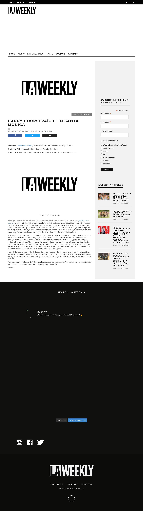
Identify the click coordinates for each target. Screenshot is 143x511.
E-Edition (31, 2)
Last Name (106, 122)
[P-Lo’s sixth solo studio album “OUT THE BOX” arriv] (106, 368)
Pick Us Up (57, 484)
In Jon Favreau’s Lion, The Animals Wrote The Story (122, 213)
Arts (50, 54)
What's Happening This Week (115, 145)
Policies (87, 484)
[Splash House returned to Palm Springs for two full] (37, 368)
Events (106, 161)
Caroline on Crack (18, 131)
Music (21, 54)
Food (12, 54)
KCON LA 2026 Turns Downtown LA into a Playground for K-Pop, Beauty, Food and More (121, 259)
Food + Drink (108, 148)
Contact (21, 2)
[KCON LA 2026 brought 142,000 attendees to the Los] (83, 368)
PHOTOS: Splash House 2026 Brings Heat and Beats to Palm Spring (122, 197)
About (12, 2)
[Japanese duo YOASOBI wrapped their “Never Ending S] (60, 368)
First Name (106, 113)
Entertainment (36, 54)
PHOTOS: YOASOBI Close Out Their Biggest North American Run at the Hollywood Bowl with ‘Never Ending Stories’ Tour (121, 235)
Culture (60, 54)
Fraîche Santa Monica (24, 146)
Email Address (107, 131)
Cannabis (73, 54)
